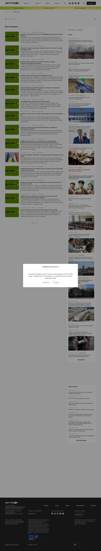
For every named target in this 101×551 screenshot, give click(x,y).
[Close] (74, 267)
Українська (46, 282)
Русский (55, 282)
